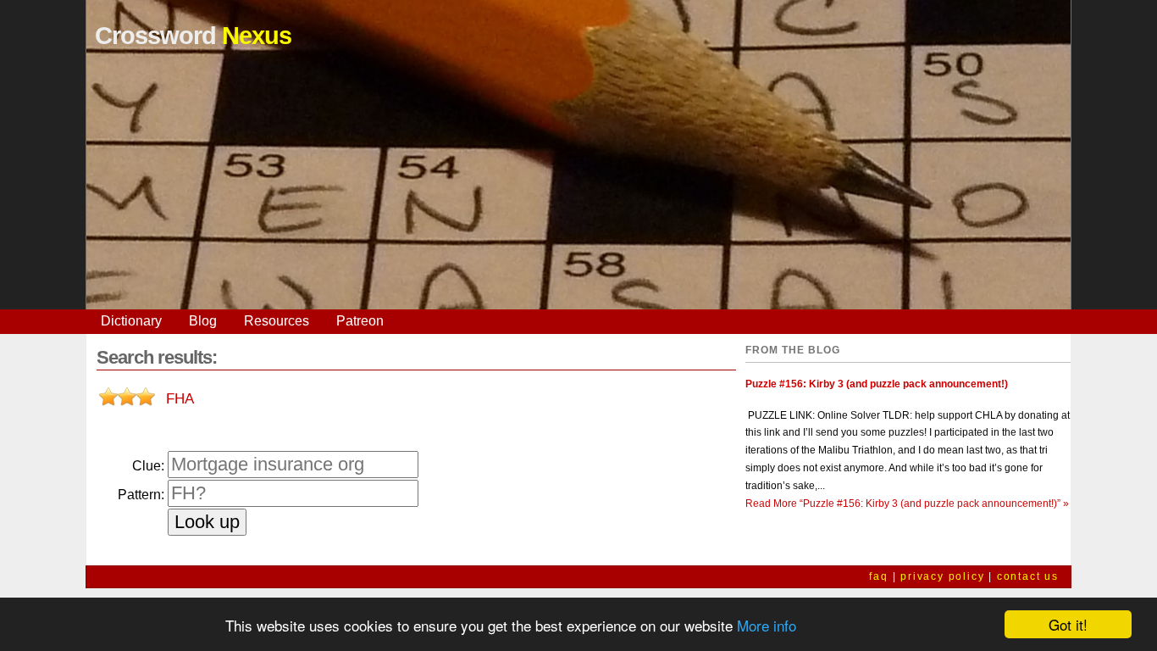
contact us (1028, 576)
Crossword (193, 35)
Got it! (1068, 624)
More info (766, 625)
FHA (180, 398)
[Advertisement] (579, 190)
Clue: (148, 466)
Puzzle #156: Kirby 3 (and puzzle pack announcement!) (876, 384)
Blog (203, 321)
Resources (276, 321)
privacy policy (942, 576)
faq (878, 576)
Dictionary (131, 321)
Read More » (907, 503)
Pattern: (141, 494)
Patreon (360, 321)
